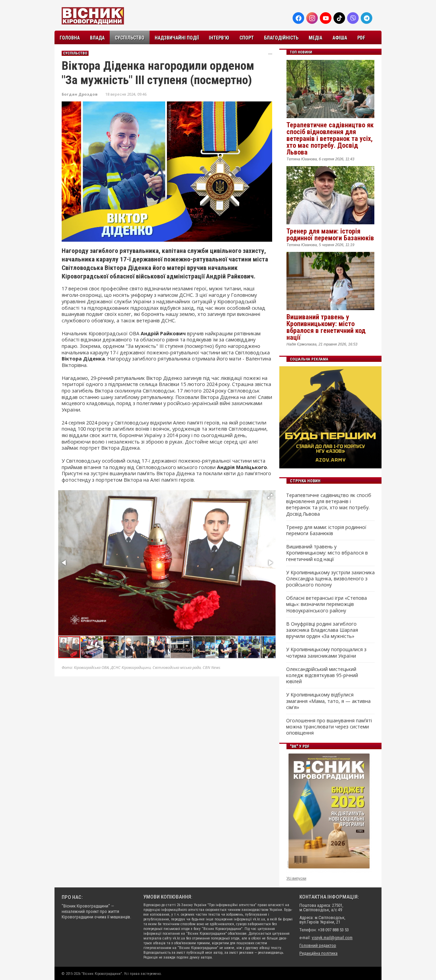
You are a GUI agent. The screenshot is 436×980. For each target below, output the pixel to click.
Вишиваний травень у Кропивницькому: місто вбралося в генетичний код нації (325, 327)
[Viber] (353, 18)
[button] (270, 496)
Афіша (339, 38)
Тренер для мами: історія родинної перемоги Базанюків (330, 234)
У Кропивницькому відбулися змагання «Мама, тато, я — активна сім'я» (328, 701)
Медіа (315, 38)
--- (270, 53)
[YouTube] (325, 18)
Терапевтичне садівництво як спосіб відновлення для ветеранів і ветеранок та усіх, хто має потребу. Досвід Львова (330, 138)
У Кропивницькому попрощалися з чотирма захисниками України (326, 652)
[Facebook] (298, 18)
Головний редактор (317, 945)
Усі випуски (296, 878)
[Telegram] (366, 18)
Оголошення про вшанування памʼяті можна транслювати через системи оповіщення (329, 727)
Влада (97, 38)
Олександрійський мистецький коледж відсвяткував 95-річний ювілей (322, 675)
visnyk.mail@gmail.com (332, 937)
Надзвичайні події (177, 38)
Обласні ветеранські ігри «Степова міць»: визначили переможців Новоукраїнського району (326, 604)
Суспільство (129, 38)
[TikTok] (339, 18)
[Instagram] (312, 18)
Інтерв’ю (219, 38)
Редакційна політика (318, 953)
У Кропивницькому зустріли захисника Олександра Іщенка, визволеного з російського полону (330, 578)
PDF (361, 38)
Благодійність (281, 38)
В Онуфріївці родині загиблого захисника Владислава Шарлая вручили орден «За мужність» (322, 630)
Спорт (246, 38)
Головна (70, 38)
